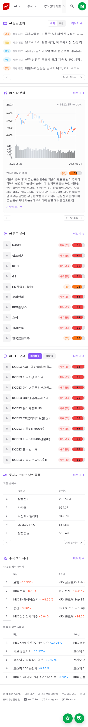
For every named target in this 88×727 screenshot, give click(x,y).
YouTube (33, 699)
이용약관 (30, 693)
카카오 (22, 507)
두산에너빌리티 (28, 516)
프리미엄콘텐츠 (11, 699)
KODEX (34, 356)
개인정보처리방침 (48, 693)
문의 (82, 693)
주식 (32, 6)
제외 (52, 23)
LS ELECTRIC (26, 524)
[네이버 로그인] (82, 6)
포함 (61, 23)
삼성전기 (23, 499)
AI (17, 6)
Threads (71, 699)
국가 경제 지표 (54, 6)
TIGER (49, 356)
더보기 (77, 23)
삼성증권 (23, 533)
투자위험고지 (69, 693)
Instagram (52, 699)
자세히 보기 (14, 206)
